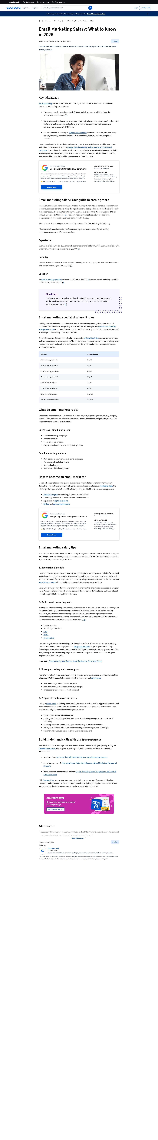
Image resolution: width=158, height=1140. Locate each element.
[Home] (40, 21)
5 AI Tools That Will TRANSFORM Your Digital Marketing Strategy (81, 757)
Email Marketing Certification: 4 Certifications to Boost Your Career (75, 661)
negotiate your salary (47, 582)
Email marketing (45, 103)
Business (48, 21)
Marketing (57, 21)
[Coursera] (13, 8)
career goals (96, 678)
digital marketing (61, 501)
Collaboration (49, 638)
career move (51, 703)
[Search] (90, 8)
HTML (46, 634)
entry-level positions (82, 646)
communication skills (61, 504)
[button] (35, 8)
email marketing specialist (51, 279)
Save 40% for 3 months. (96, 14)
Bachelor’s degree (51, 494)
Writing (46, 504)
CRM (45, 631)
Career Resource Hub (47, 748)
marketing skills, (106, 486)
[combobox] (62, 7)
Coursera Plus (48, 780)
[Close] (148, 14)
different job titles (91, 338)
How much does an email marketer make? (67, 832)
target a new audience (78, 132)
